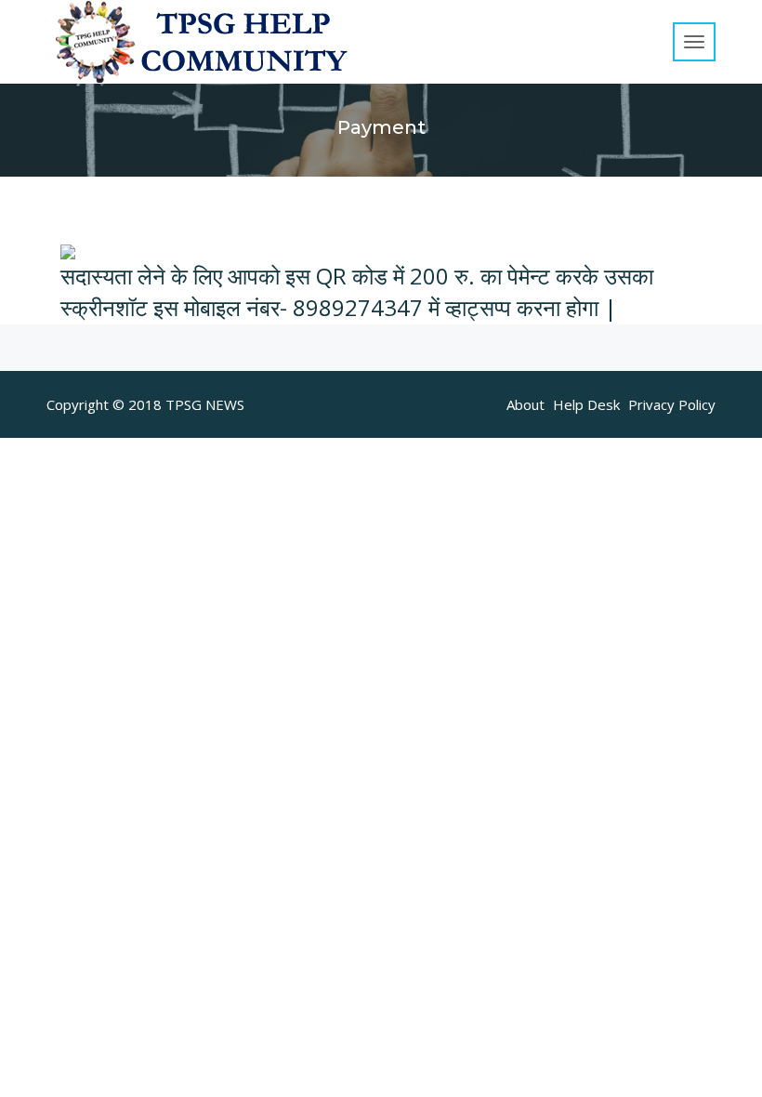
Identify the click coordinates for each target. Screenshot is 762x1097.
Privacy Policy (672, 404)
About (525, 404)
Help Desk (586, 404)
